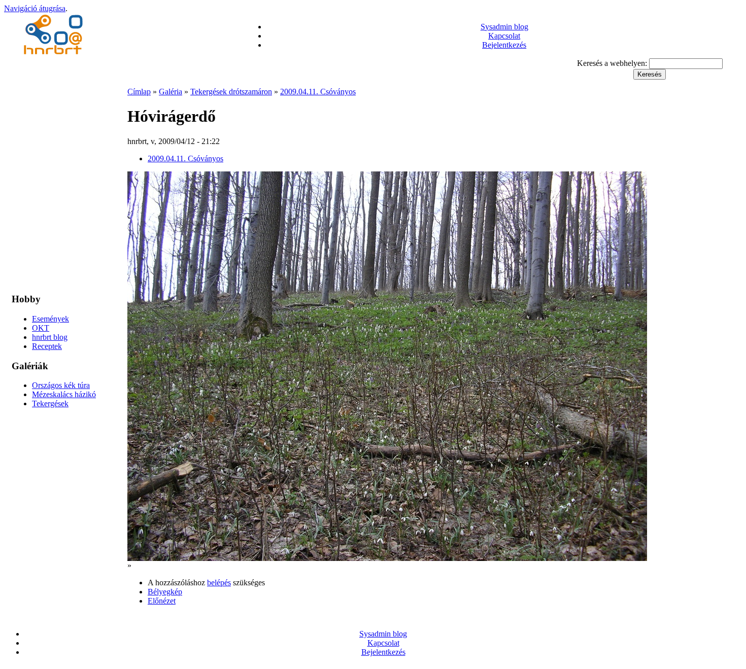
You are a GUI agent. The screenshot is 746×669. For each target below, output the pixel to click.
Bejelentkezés (504, 45)
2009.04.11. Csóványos (318, 91)
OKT (40, 328)
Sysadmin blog (504, 26)
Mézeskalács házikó (64, 394)
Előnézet (162, 600)
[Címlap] (55, 55)
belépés (219, 582)
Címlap (139, 91)
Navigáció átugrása (34, 8)
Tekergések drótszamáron (231, 91)
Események (50, 318)
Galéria (170, 91)
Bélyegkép (165, 591)
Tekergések (50, 403)
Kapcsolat (504, 35)
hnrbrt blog (49, 337)
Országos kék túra (61, 385)
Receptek (47, 346)
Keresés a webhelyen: (613, 63)
